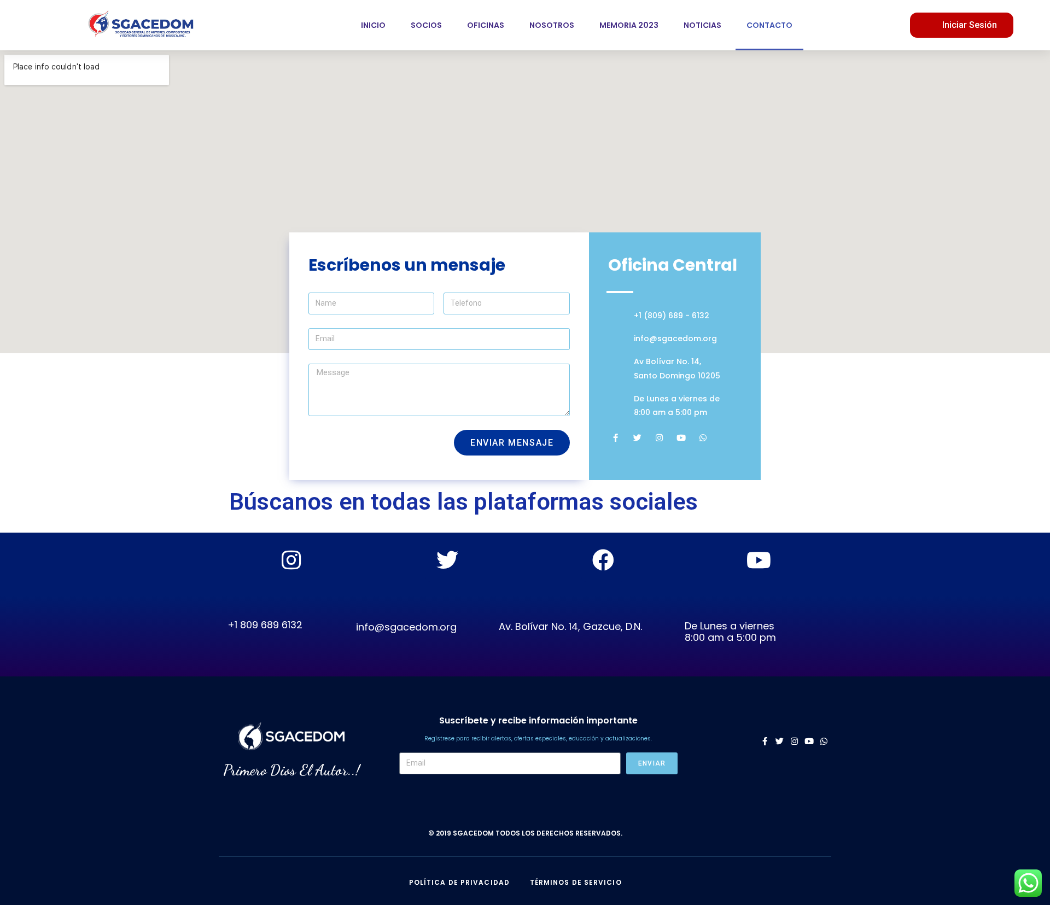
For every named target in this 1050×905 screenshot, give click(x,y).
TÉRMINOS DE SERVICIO (576, 882)
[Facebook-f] (615, 437)
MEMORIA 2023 (628, 25)
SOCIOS (426, 25)
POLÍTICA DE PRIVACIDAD (459, 882)
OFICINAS (485, 25)
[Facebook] (603, 560)
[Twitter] (637, 437)
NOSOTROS (551, 25)
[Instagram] (659, 437)
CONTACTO (769, 25)
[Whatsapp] (703, 437)
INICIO (373, 25)
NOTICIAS (702, 25)
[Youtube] (681, 437)
